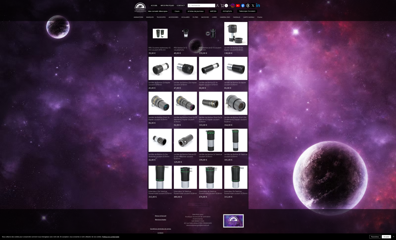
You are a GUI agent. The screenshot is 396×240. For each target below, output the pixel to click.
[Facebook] (243, 5)
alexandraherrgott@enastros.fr (197, 225)
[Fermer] (393, 236)
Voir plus (198, 204)
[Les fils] (248, 5)
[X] (253, 5)
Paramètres (375, 237)
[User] (217, 5)
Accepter (386, 237)
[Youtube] (238, 5)
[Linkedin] (258, 5)
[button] (225, 5)
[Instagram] (232, 5)
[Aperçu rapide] (160, 33)
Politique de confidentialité (110, 237)
